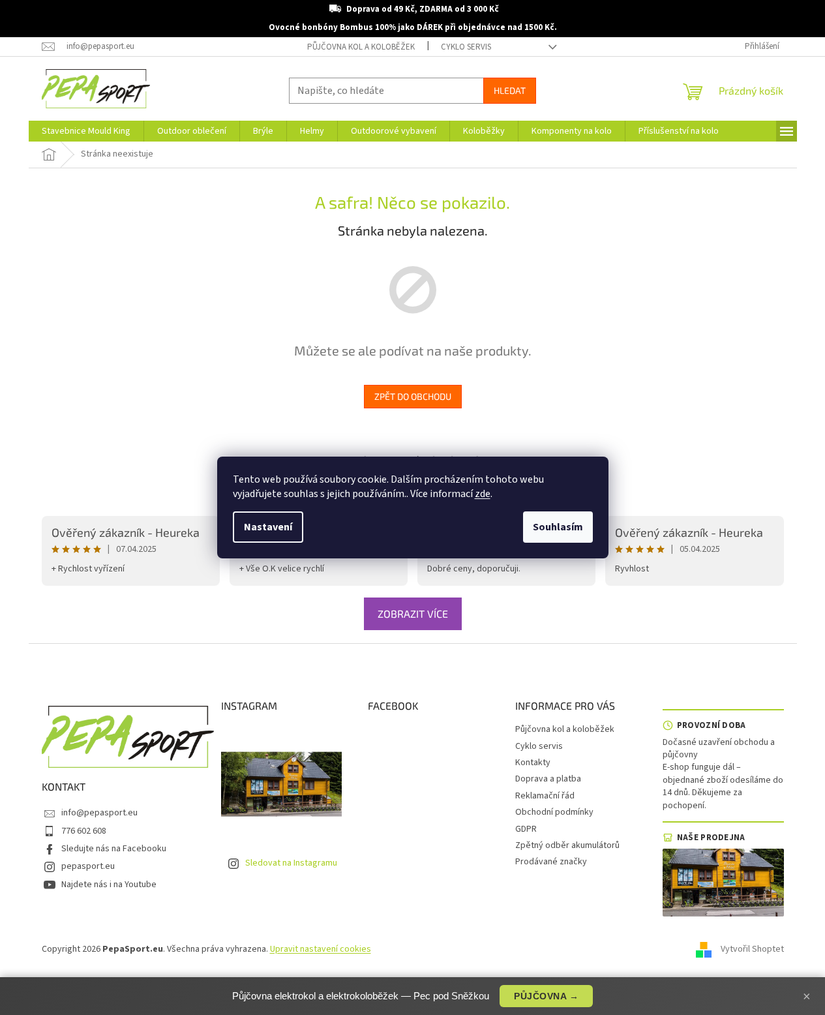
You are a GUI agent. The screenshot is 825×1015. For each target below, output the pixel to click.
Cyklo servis (466, 47)
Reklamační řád (545, 795)
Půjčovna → (546, 996)
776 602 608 (83, 831)
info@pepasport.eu (99, 812)
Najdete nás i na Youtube (109, 884)
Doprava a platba (548, 778)
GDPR (526, 829)
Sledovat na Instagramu (291, 863)
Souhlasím (558, 527)
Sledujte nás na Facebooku (113, 848)
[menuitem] (86, 131)
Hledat (510, 90)
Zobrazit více (413, 613)
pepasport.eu (88, 866)
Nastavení (268, 527)
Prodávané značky (551, 861)
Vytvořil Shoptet (752, 949)
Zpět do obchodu (412, 396)
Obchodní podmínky (554, 812)
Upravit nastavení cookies (320, 949)
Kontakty (532, 762)
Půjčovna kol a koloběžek (361, 47)
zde (482, 494)
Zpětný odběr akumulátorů (567, 845)
